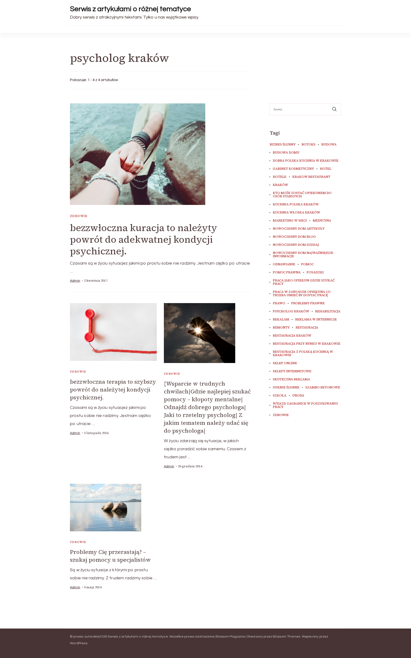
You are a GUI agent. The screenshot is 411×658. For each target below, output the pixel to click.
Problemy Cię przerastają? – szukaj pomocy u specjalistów (110, 556)
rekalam (281, 319)
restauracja (307, 327)
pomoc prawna (287, 272)
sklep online (285, 363)
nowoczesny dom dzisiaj (296, 245)
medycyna (322, 220)
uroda (298, 395)
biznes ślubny (283, 144)
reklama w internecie (316, 319)
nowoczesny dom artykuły (299, 228)
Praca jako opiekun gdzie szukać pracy (304, 282)
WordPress (78, 643)
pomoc (307, 264)
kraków (280, 185)
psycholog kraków (291, 311)
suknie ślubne (286, 387)
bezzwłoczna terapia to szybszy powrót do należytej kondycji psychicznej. (113, 389)
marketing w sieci (290, 220)
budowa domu (286, 152)
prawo (279, 303)
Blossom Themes (286, 636)
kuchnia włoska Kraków (296, 212)
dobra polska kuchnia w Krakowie (305, 160)
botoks (308, 144)
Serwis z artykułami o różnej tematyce (130, 9)
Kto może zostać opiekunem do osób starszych (302, 194)
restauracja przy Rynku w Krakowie (306, 343)
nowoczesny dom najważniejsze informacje (303, 254)
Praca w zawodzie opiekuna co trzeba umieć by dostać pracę (302, 293)
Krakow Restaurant (311, 177)
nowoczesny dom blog (294, 236)
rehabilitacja (327, 311)
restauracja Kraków (292, 335)
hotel (325, 168)
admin (75, 280)
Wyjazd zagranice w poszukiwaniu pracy (305, 405)
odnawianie (284, 264)
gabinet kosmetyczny (293, 168)
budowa (329, 144)
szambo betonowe (322, 387)
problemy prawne (308, 303)
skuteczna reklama (291, 379)
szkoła (279, 395)
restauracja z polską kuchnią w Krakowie (303, 353)
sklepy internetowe (292, 371)
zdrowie (79, 216)
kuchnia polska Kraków (296, 204)
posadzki (315, 272)
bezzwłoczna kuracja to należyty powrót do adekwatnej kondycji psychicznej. (143, 239)
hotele (279, 177)
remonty (281, 327)
